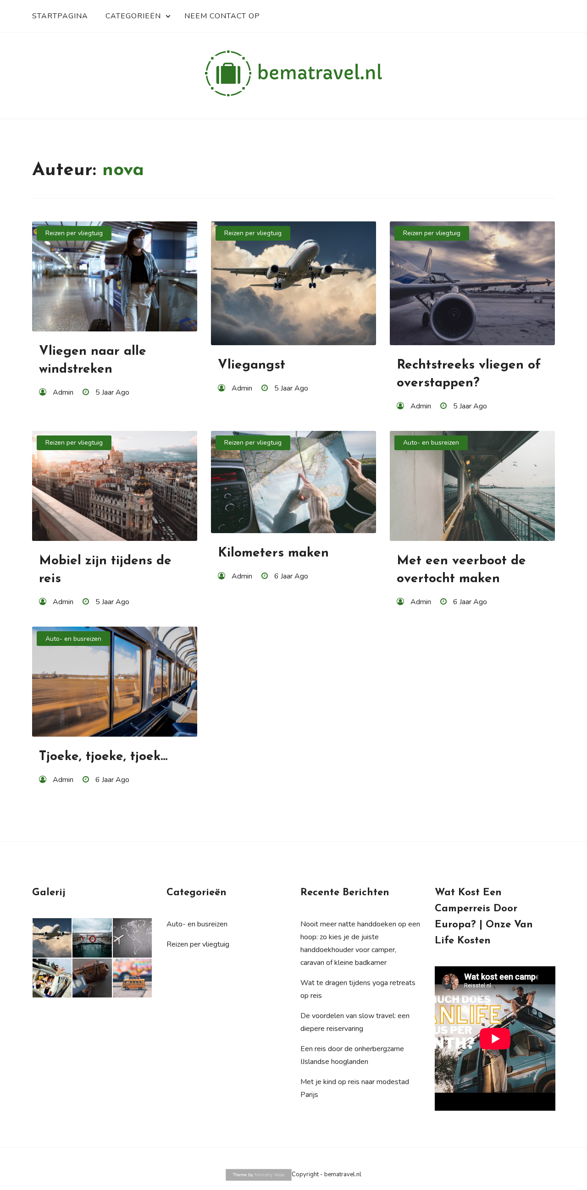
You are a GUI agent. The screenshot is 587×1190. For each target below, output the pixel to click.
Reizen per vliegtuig (74, 233)
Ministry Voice (269, 1175)
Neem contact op (222, 16)
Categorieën (133, 16)
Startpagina (60, 16)
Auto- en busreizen (431, 442)
